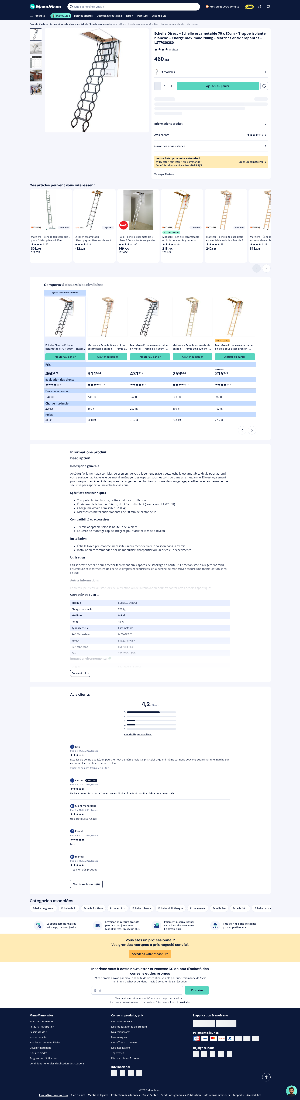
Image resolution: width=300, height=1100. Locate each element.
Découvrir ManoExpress (125, 1058)
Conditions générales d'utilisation (180, 1095)
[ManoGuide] (291, 1091)
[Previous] (242, 430)
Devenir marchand (40, 1047)
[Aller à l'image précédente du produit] (51, 81)
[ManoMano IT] (114, 1073)
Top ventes (117, 1053)
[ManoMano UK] (122, 1073)
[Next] (252, 430)
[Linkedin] (196, 1054)
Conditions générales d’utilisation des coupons (57, 1063)
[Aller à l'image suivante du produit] (141, 81)
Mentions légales (98, 1095)
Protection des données (125, 1095)
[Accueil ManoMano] (45, 7)
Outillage (43, 23)
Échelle (84, 23)
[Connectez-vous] (260, 7)
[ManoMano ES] (139, 1073)
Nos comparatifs (120, 1032)
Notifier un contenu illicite (45, 1042)
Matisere (169, 174)
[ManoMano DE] (131, 1073)
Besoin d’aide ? (38, 1032)
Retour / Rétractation (42, 1026)
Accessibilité (253, 1095)
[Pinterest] (212, 1054)
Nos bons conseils (121, 1021)
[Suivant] (266, 268)
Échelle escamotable (100, 23)
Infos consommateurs (217, 1095)
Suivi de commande (41, 1021)
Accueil (33, 23)
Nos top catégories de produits (129, 1026)
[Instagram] (221, 1054)
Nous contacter (38, 1037)
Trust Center (150, 1095)
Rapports (238, 1095)
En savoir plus (183, 1001)
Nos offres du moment (124, 1042)
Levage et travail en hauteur (64, 23)
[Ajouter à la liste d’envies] (264, 86)
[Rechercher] (71, 6)
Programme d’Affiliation (43, 1058)
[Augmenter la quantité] (171, 86)
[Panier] (268, 7)
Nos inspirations (120, 1047)
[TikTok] (229, 1054)
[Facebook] (204, 1054)
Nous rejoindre (38, 1053)
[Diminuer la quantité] (157, 86)
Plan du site (78, 1095)
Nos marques (119, 1037)
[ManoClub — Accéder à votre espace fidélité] (249, 7)
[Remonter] (266, 1077)
